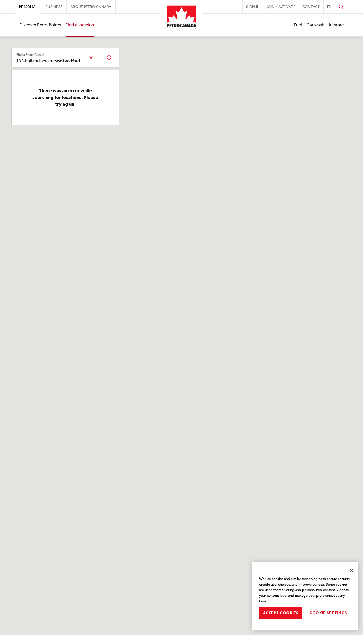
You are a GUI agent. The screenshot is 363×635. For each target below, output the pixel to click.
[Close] (351, 570)
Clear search (91, 57)
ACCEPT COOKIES (281, 613)
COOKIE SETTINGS (328, 613)
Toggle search (341, 6)
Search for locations (109, 57)
